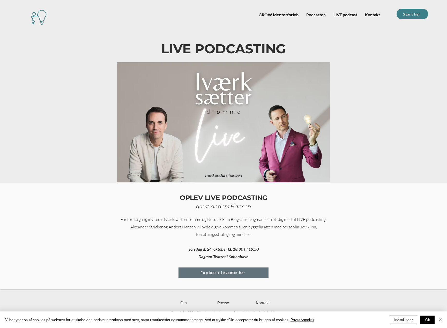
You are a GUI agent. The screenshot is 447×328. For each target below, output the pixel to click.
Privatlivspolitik (302, 319)
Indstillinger (403, 319)
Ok (427, 319)
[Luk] (441, 320)
